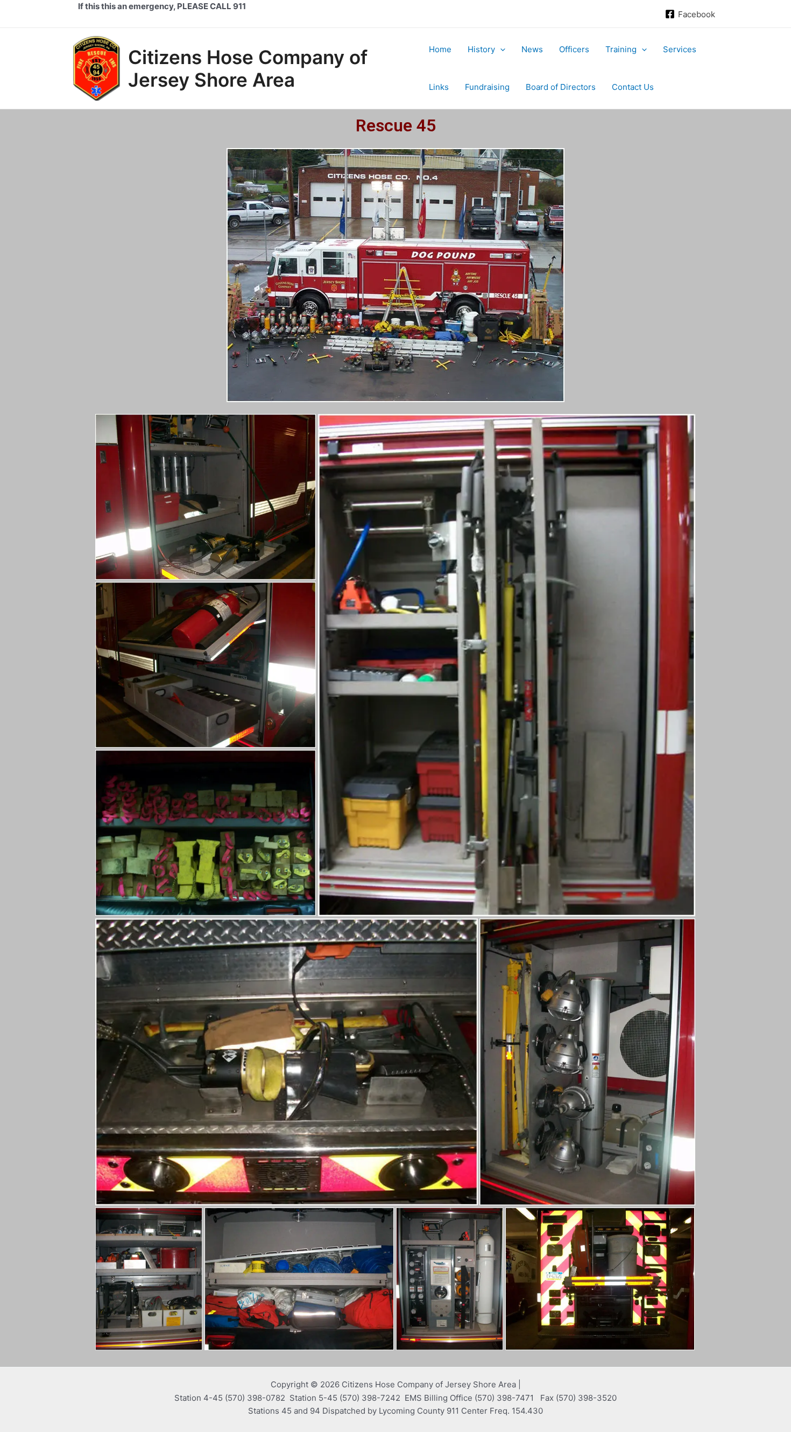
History (481, 49)
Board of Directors (561, 87)
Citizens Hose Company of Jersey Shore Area (248, 68)
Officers (574, 49)
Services (679, 49)
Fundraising (487, 87)
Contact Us (633, 87)
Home (440, 49)
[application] (500, 49)
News (532, 49)
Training (621, 49)
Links (439, 87)
